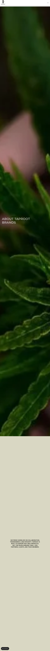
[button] (5, 648)
